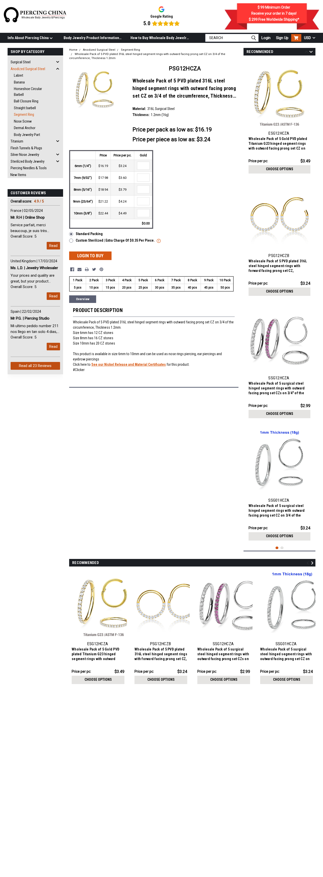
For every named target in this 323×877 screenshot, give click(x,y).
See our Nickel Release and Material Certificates (128, 364)
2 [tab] (282, 548)
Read (53, 245)
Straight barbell (25, 108)
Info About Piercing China (28, 38)
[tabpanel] (279, 118)
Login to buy (90, 255)
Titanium (17, 141)
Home (73, 49)
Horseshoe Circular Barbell (28, 92)
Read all (35, 365)
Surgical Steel (21, 62)
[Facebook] (72, 269)
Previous (306, 52)
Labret (18, 75)
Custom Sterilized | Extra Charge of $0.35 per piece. (115, 240)
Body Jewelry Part (27, 134)
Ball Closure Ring (26, 101)
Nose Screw (23, 121)
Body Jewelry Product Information (91, 38)
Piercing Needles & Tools (29, 168)
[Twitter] (94, 269)
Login (266, 38)
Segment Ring (24, 114)
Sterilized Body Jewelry (27, 161)
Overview (82, 299)
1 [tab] (277, 548)
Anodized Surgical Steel (28, 69)
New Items (18, 175)
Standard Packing (89, 234)
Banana (19, 82)
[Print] (87, 269)
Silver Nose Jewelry (25, 154)
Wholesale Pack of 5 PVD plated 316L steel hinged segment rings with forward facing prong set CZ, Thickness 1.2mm (278, 266)
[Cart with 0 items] (296, 38)
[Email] (79, 269)
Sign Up (282, 38)
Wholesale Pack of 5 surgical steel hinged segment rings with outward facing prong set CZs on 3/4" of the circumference (277, 388)
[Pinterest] (101, 269)
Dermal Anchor (24, 128)
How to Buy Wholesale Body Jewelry (159, 38)
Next (311, 52)
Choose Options (279, 169)
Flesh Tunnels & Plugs (26, 148)
